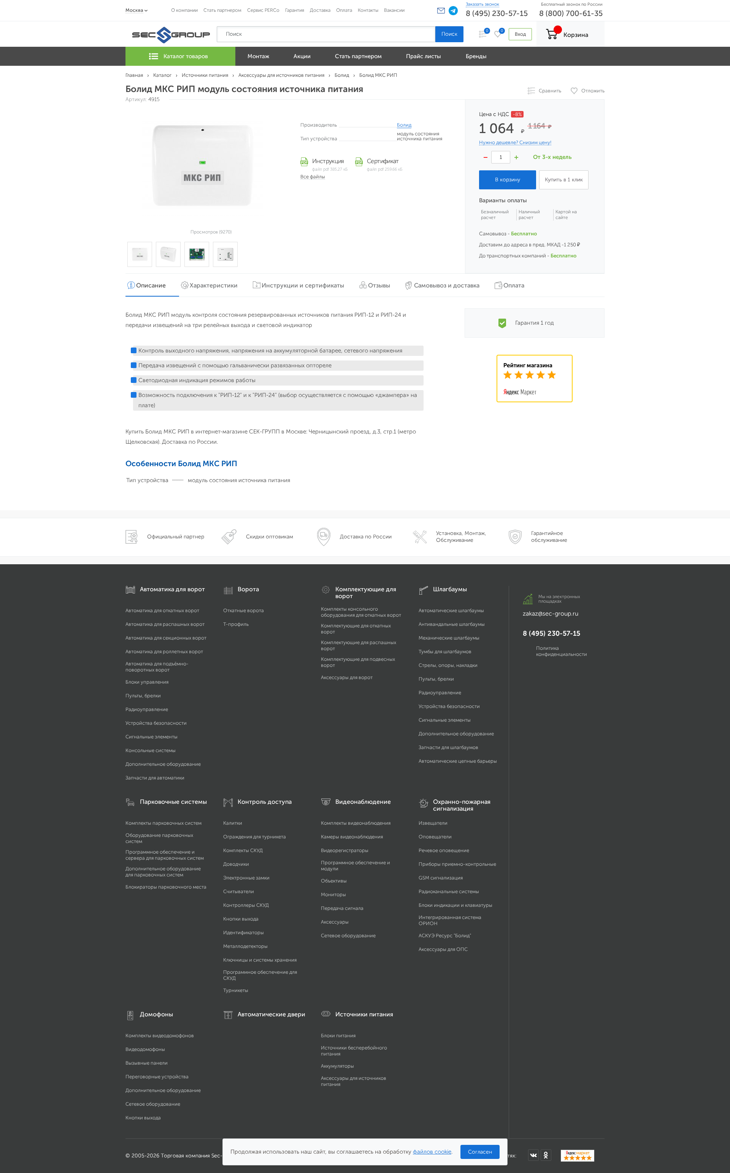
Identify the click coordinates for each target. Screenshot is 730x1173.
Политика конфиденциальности (561, 651)
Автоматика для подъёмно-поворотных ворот (157, 667)
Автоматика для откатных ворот (162, 610)
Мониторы (333, 894)
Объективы (334, 881)
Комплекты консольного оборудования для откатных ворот (361, 612)
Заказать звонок (482, 4)
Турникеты (235, 990)
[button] (441, 10)
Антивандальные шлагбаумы (452, 624)
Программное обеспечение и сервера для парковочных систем (164, 855)
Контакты (368, 10)
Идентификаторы (243, 932)
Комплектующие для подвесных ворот (358, 662)
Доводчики (236, 864)
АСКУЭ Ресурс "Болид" (445, 935)
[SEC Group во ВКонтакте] (533, 1155)
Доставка (320, 10)
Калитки (232, 823)
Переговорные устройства (157, 1076)
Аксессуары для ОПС (443, 949)
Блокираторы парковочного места (165, 887)
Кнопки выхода (241, 919)
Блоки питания (338, 1035)
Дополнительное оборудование (163, 764)
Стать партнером (222, 10)
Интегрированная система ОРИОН (450, 920)
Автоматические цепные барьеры (458, 761)
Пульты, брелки (143, 695)
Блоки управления (146, 682)
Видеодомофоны (145, 1049)
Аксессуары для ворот (347, 677)
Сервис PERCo (263, 10)
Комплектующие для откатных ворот (356, 629)
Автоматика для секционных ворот (165, 638)
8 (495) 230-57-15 (497, 13)
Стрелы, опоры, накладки (448, 665)
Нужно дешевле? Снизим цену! (515, 142)
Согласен (480, 1152)
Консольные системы (150, 750)
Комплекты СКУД (243, 850)
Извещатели (433, 823)
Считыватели (238, 891)
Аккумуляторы (337, 1066)
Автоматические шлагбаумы (451, 610)
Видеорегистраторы (344, 850)
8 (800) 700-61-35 (571, 13)
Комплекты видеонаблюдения (355, 823)
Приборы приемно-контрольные (457, 864)
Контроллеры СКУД (246, 905)
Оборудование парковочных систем (159, 838)
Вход (520, 34)
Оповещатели (435, 837)
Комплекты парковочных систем (163, 823)
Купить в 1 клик (564, 179)
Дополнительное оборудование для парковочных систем (163, 872)
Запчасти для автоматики (154, 778)
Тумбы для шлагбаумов (445, 651)
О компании (184, 10)
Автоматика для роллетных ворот (164, 651)
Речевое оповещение (444, 850)
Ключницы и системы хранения (260, 960)
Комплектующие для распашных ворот (358, 645)
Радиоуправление (146, 709)
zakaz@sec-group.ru (550, 613)
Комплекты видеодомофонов (159, 1035)
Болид (404, 125)
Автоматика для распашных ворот (165, 624)
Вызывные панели (146, 1063)
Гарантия (294, 10)
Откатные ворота (243, 610)
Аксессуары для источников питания (353, 1081)
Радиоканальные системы (449, 891)
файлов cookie (432, 1151)
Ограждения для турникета (254, 837)
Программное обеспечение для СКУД (260, 975)
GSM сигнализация (441, 878)
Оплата (344, 10)
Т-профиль (236, 624)
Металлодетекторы (245, 946)
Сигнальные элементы (151, 737)
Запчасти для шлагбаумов (448, 747)
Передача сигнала (342, 908)
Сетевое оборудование (348, 935)
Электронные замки (246, 878)
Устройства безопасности (156, 723)
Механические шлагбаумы (449, 638)
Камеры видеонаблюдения (352, 837)
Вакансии (394, 10)
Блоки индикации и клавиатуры (455, 905)
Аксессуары (335, 922)
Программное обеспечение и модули (355, 865)
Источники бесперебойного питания (354, 1051)
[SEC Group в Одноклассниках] (546, 1155)
